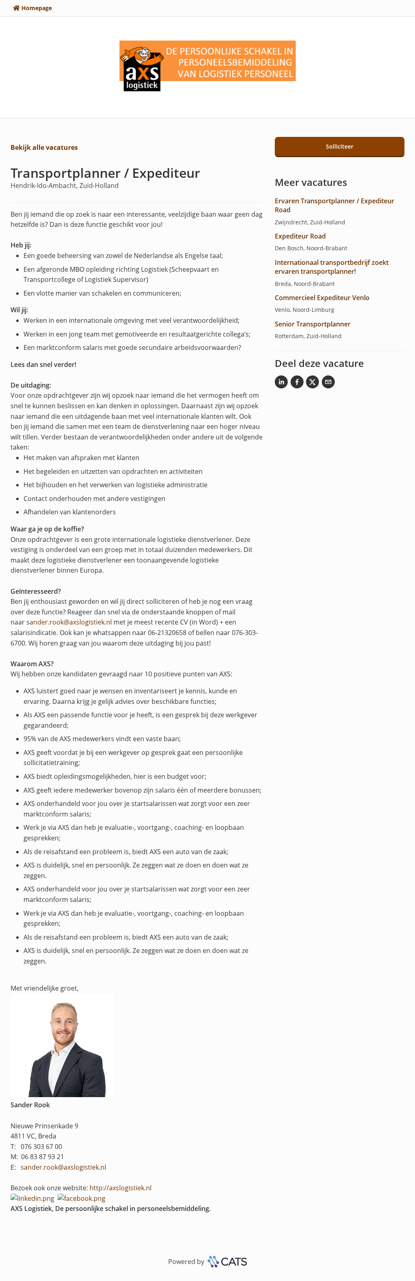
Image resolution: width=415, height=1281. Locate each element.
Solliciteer (339, 146)
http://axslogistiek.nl (121, 1187)
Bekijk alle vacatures (44, 147)
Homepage (36, 8)
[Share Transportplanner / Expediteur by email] (328, 383)
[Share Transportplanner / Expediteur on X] (312, 383)
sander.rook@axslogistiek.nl (69, 622)
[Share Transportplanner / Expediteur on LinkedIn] (281, 383)
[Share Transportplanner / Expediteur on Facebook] (297, 383)
